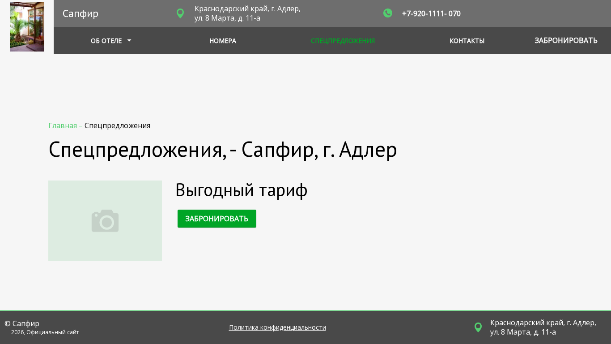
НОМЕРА (222, 40)
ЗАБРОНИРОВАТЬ (217, 219)
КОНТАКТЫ (467, 40)
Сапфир (80, 13)
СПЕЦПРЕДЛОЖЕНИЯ (343, 40)
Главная (63, 125)
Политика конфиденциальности (277, 327)
